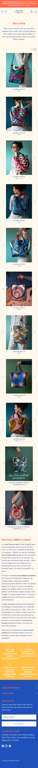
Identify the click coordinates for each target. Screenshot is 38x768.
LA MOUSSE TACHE (13, 761)
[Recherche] (7, 11)
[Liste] (35, 49)
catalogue (12, 626)
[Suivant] (34, 70)
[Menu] (2, 11)
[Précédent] (3, 70)
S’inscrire (18, 724)
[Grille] (32, 49)
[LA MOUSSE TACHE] (19, 12)
